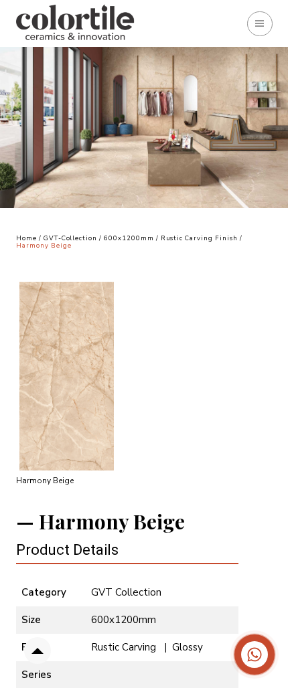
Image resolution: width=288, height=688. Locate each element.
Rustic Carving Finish (200, 238)
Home (26, 238)
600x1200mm (129, 238)
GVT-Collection (70, 238)
